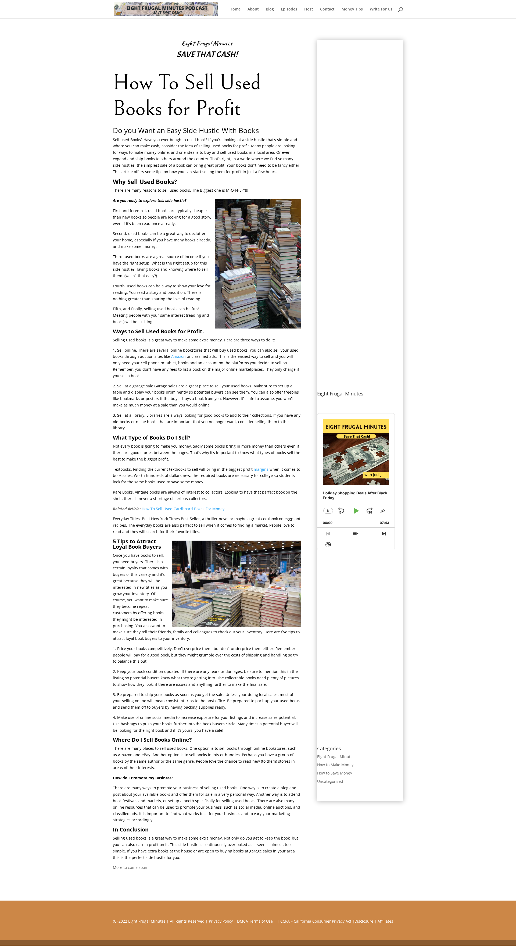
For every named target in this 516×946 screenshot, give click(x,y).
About (253, 9)
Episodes (289, 9)
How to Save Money (334, 773)
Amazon (178, 356)
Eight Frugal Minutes (335, 756)
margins (261, 469)
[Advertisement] (356, 120)
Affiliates (385, 921)
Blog (270, 9)
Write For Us (381, 9)
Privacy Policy (221, 921)
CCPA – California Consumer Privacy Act (315, 921)
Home (235, 9)
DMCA (242, 921)
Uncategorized (330, 781)
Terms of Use (262, 921)
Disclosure (363, 921)
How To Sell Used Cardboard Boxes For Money (183, 508)
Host (308, 9)
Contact (327, 9)
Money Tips (352, 9)
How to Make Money (335, 764)
